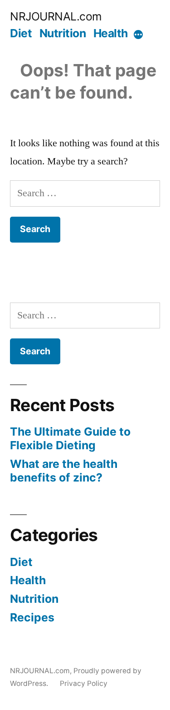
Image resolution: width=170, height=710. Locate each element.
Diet (21, 33)
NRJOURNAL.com (56, 16)
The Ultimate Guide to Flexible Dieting (70, 438)
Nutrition (62, 33)
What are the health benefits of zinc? (63, 470)
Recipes (32, 617)
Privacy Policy (83, 683)
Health (110, 33)
